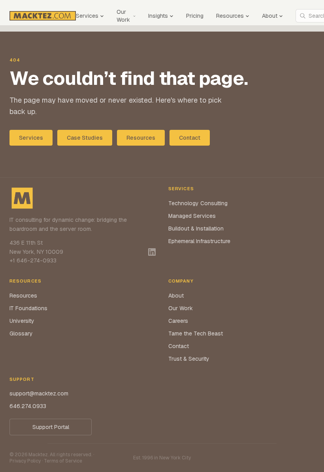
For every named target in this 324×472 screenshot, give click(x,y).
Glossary (21, 333)
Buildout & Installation (196, 228)
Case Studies (85, 137)
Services (87, 15)
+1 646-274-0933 (33, 260)
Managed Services (192, 215)
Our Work (123, 15)
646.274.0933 (27, 406)
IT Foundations (28, 308)
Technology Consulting (198, 203)
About (269, 15)
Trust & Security (188, 358)
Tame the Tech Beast (195, 333)
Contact (189, 137)
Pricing (194, 15)
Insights (158, 15)
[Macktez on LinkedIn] (152, 252)
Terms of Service (63, 461)
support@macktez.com (38, 393)
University (21, 320)
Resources (230, 15)
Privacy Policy (25, 461)
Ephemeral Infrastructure (199, 241)
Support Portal (50, 427)
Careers (178, 320)
